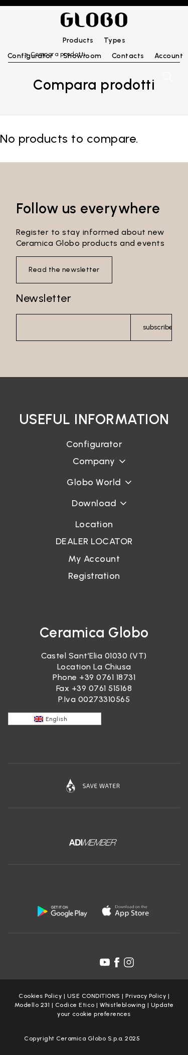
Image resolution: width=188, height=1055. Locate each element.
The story (94, 469)
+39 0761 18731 (107, 677)
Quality (94, 490)
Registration (94, 575)
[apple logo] (126, 911)
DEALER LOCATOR (94, 541)
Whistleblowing (122, 1004)
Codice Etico (75, 1004)
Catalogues (94, 511)
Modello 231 (32, 1004)
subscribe (157, 327)
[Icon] (94, 785)
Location (94, 524)
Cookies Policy (40, 995)
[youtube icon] (105, 962)
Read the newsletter (64, 269)
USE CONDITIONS (93, 995)
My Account (94, 558)
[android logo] (62, 911)
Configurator (94, 444)
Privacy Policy (145, 995)
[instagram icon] (129, 962)
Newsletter (43, 298)
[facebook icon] (117, 962)
